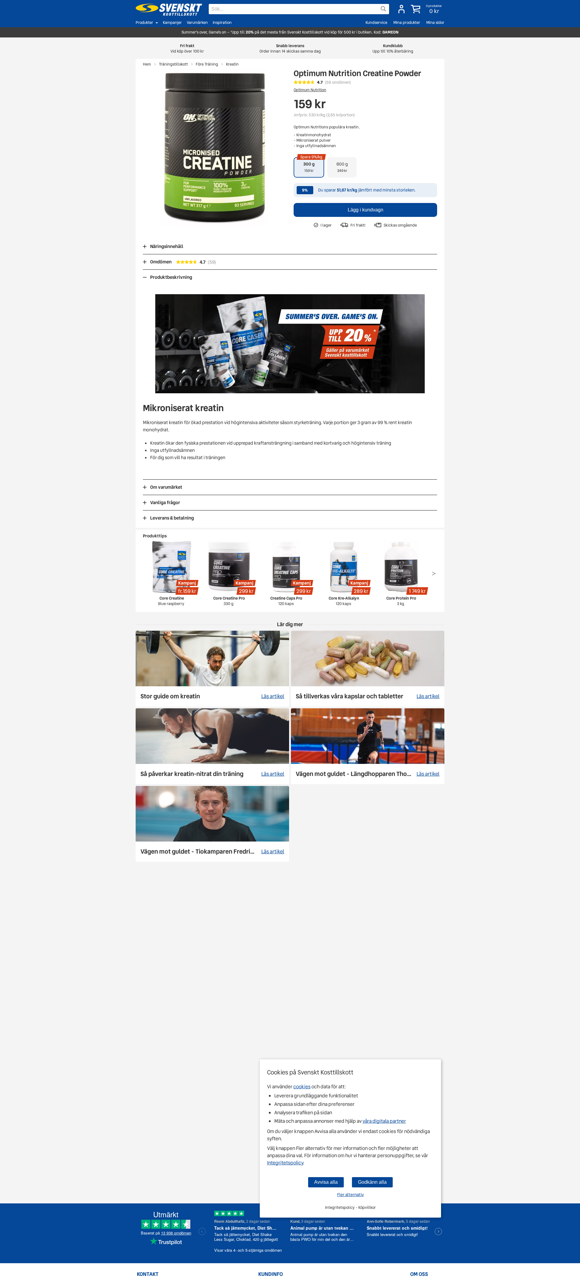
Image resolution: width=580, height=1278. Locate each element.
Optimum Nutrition (310, 90)
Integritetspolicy (285, 1162)
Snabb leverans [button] (290, 48)
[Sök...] (383, 8)
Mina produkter (406, 22)
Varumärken (197, 22)
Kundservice (376, 22)
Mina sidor (435, 22)
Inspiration (222, 22)
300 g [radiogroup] (311, 165)
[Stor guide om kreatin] (212, 669)
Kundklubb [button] (392, 48)
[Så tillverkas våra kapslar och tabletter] (367, 669)
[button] (427, 9)
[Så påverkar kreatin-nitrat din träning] (212, 746)
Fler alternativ (350, 1194)
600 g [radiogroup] (342, 167)
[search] (299, 9)
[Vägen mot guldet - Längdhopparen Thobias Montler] (367, 746)
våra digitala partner (384, 1121)
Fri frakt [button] (187, 48)
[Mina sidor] (401, 9)
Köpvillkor (367, 1207)
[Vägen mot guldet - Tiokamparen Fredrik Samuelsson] (212, 824)
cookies (302, 1086)
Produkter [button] (144, 22)
